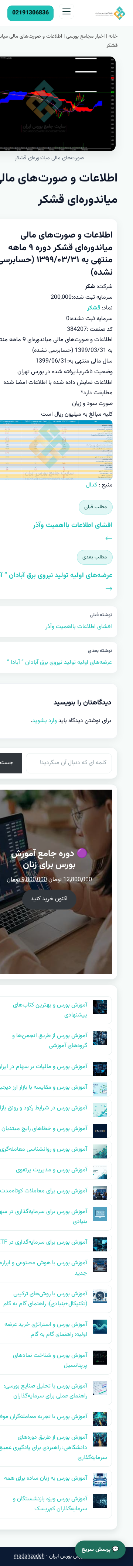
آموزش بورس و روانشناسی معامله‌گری (43, 1149)
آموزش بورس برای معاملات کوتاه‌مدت (43, 1191)
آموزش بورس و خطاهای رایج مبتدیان (44, 1128)
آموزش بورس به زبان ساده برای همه (45, 1478)
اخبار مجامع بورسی (85, 36)
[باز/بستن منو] (66, 11)
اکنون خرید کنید (49, 899)
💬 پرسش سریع (100, 1549)
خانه (113, 36)
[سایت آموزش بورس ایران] (102, 13)
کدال (91, 485)
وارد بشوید (44, 720)
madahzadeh (29, 1556)
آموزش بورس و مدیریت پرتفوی (51, 1170)
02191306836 (30, 13)
